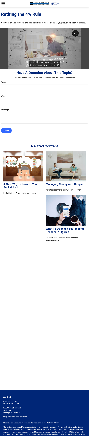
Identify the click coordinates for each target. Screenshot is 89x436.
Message (5, 110)
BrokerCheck (54, 423)
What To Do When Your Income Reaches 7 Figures (65, 230)
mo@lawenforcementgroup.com (15, 417)
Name (3, 82)
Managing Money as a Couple (64, 184)
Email (3, 96)
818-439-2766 (14, 404)
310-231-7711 (13, 401)
